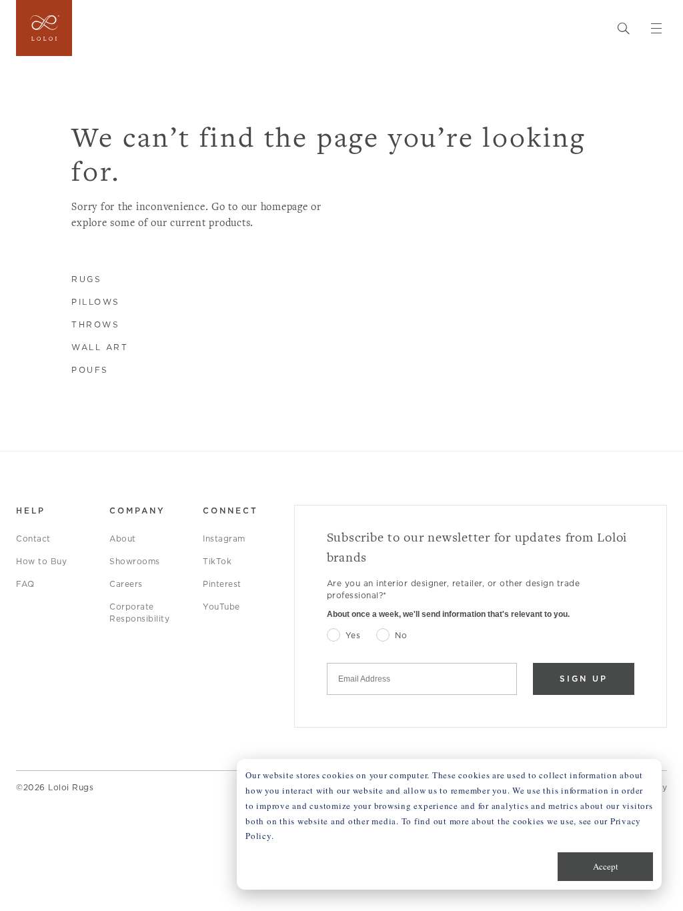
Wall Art (99, 347)
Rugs (86, 279)
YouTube (221, 607)
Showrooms (134, 561)
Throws (95, 324)
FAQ (25, 584)
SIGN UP (584, 679)
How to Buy (41, 561)
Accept (605, 866)
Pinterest (222, 584)
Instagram (224, 539)
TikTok (217, 561)
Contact (33, 539)
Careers (126, 584)
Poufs (90, 370)
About (122, 539)
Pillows (95, 302)
